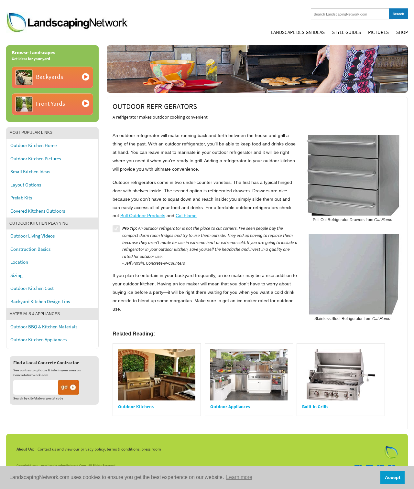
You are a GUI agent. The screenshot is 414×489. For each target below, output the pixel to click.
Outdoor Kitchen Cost (32, 288)
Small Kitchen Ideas (30, 171)
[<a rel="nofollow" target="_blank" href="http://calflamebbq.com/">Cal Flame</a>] (353, 175)
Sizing (16, 275)
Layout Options (25, 185)
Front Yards (50, 104)
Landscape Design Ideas (298, 32)
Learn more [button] (239, 477)
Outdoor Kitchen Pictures (35, 158)
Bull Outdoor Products (142, 215)
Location (19, 262)
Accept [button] (392, 477)
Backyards (49, 77)
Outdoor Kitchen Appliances (38, 339)
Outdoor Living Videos (32, 236)
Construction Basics (30, 249)
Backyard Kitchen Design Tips (40, 301)
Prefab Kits (21, 198)
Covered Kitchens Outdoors (37, 211)
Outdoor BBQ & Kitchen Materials (43, 327)
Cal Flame (186, 215)
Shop (402, 32)
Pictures (378, 32)
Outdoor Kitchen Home (33, 145)
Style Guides (346, 32)
